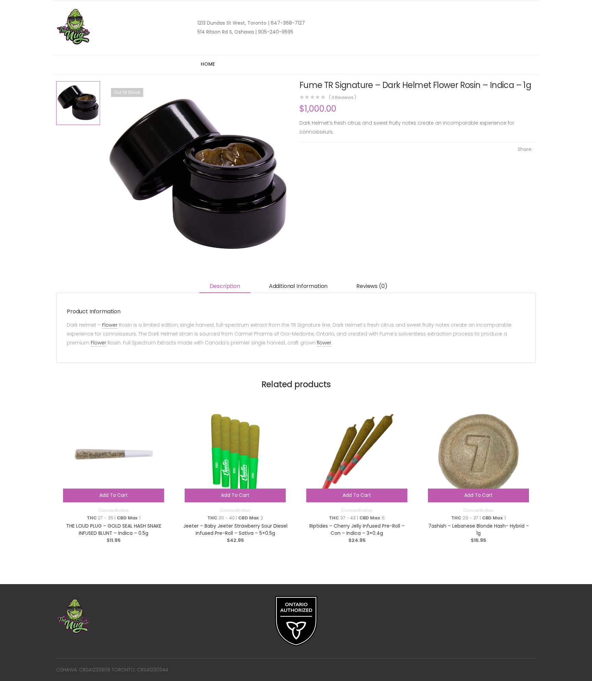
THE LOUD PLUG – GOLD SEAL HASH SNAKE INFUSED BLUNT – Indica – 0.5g (113, 529)
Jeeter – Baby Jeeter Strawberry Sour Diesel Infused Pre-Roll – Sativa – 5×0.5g (235, 529)
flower (324, 342)
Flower (110, 324)
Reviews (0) (371, 286)
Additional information (298, 286)
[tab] (224, 286)
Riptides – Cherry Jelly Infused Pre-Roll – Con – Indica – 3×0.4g (357, 529)
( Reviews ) (342, 97)
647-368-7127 (287, 23)
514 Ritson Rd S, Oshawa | (227, 31)
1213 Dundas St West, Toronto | (233, 23)
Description (225, 286)
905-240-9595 (275, 31)
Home (207, 64)
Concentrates (113, 510)
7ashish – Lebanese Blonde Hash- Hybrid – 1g (478, 529)
